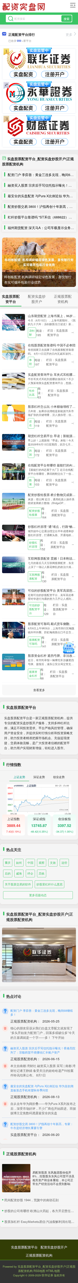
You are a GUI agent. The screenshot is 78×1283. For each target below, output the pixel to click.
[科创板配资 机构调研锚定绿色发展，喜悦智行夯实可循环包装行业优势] (39, 262)
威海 (19, 873)
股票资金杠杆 (33, 674)
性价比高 (32, 393)
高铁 (42, 873)
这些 (64, 862)
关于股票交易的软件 (18, 884)
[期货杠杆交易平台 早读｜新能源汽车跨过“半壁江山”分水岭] (13, 442)
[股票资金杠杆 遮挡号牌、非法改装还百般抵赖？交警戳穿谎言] (13, 661)
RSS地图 (39, 1271)
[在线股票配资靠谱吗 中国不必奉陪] (13, 351)
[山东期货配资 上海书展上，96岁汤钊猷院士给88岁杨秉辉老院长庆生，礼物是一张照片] (13, 322)
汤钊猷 (32, 332)
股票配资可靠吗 (34, 642)
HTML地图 (53, 1271)
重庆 (8, 862)
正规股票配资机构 (39, 1255)
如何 (19, 862)
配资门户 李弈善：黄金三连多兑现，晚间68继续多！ (41, 1012)
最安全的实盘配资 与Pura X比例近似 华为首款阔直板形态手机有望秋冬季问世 (41, 1088)
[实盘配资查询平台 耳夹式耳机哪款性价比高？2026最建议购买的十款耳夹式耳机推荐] (13, 380)
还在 (30, 423)
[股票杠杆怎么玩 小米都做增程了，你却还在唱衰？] (13, 412)
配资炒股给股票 (34, 513)
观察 (42, 862)
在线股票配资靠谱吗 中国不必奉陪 (52, 345)
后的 (8, 873)
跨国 (30, 452)
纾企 (30, 873)
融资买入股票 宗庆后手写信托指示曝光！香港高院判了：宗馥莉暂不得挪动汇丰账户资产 (42, 1050)
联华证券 (47, 1275)
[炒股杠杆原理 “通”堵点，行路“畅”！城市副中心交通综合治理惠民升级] (13, 533)
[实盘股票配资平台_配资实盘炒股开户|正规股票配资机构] (24, 7)
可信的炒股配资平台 (34, 609)
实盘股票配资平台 (24, 1247)
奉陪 (30, 362)
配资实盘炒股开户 (54, 1247)
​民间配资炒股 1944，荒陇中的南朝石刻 (31, 1200)
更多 (69, 34)
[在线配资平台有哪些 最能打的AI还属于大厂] (13, 471)
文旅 (53, 862)
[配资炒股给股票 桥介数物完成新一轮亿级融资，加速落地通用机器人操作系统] (13, 500)
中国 (30, 862)
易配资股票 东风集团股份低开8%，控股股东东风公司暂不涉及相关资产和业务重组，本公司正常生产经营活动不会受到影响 (53, 1178)
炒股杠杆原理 (33, 544)
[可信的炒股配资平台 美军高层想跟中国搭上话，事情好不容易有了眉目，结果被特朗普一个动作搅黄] (13, 596)
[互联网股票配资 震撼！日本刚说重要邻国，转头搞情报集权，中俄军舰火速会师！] (13, 564)
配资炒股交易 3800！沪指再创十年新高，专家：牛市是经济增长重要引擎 (41, 1126)
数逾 (30, 482)
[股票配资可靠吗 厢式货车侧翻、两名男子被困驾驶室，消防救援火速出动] (13, 630)
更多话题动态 (38, 895)
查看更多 (39, 690)
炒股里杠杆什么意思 (49, 884)
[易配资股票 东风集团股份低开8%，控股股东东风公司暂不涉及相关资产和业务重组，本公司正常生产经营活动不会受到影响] (16, 1178)
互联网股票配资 (34, 576)
